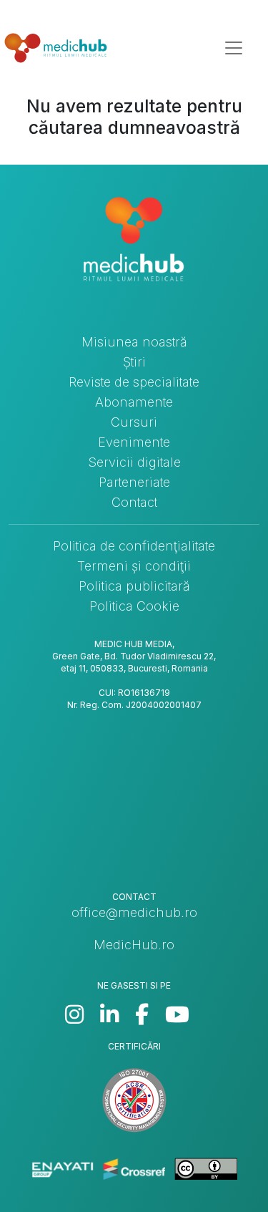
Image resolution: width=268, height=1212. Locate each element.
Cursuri (134, 422)
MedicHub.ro (134, 944)
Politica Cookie (134, 606)
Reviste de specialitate (134, 381)
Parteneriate (134, 482)
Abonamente (134, 401)
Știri (134, 361)
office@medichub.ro (134, 912)
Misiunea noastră (134, 341)
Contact (134, 502)
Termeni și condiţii (134, 565)
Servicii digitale (134, 462)
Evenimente (134, 442)
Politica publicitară (134, 585)
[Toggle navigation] (234, 48)
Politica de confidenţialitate (134, 545)
